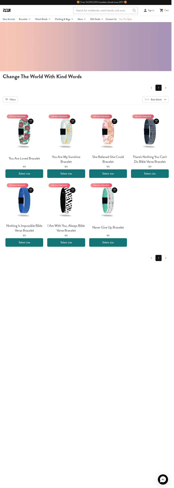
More (80, 19)
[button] (163, 479)
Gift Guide (95, 19)
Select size (24, 174)
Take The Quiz (125, 19)
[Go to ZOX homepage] (7, 10)
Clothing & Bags (62, 19)
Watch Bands (41, 19)
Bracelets (23, 19)
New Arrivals (9, 19)
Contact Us (111, 19)
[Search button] (134, 10)
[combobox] (105, 10)
